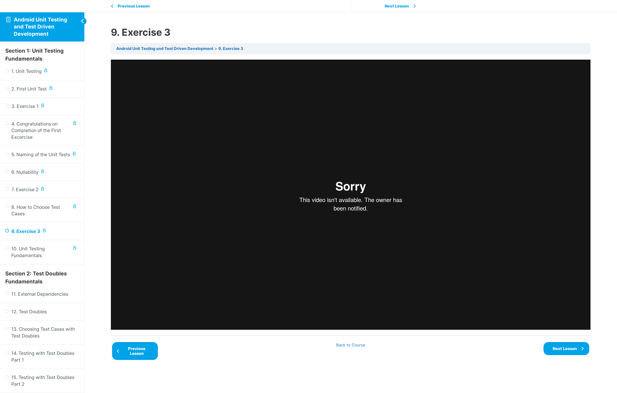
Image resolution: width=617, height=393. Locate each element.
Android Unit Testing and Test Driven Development (40, 26)
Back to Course (350, 345)
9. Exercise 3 (230, 48)
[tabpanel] (350, 195)
